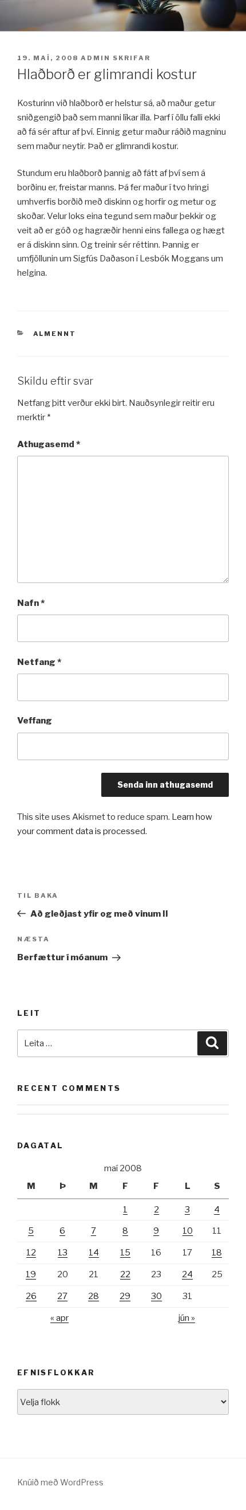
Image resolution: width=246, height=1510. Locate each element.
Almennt (55, 334)
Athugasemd (48, 444)
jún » (186, 1318)
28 (93, 1296)
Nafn (31, 603)
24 (187, 1274)
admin (95, 58)
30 (156, 1296)
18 (217, 1252)
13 (63, 1252)
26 (31, 1296)
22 (125, 1274)
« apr (59, 1318)
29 (125, 1296)
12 (31, 1252)
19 (31, 1274)
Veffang (34, 720)
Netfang (39, 662)
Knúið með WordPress (60, 1482)
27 (62, 1296)
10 (187, 1231)
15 (125, 1252)
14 (94, 1252)
